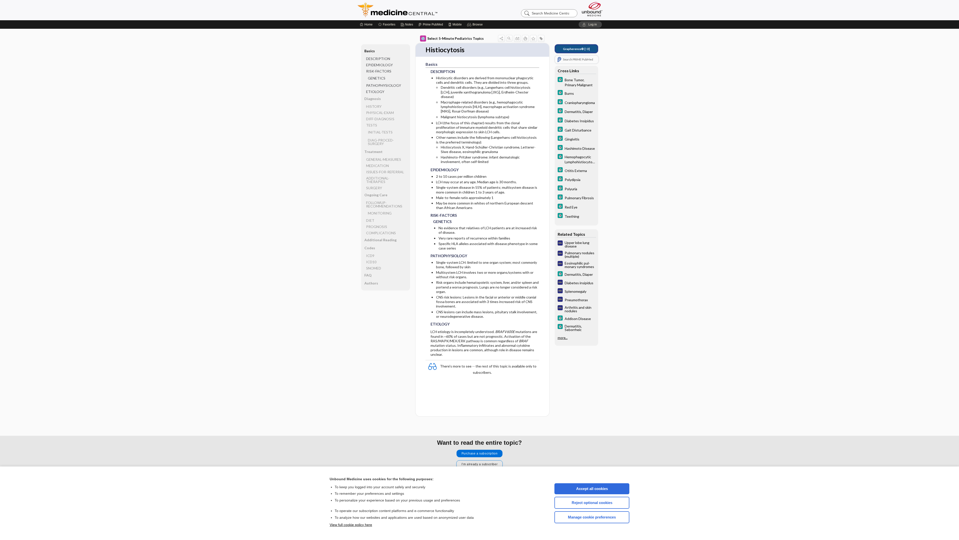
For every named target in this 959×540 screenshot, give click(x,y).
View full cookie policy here (351, 525)
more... (563, 338)
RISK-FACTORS (378, 71)
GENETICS (376, 78)
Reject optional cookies (592, 502)
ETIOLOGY (375, 92)
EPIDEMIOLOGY (379, 65)
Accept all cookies (592, 488)
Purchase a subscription (480, 453)
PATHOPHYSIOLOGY (383, 85)
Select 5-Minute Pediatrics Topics (455, 38)
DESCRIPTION (378, 58)
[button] (475, 24)
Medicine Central (419, 10)
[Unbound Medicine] (592, 9)
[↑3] (576, 49)
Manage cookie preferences (592, 517)
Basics (369, 51)
